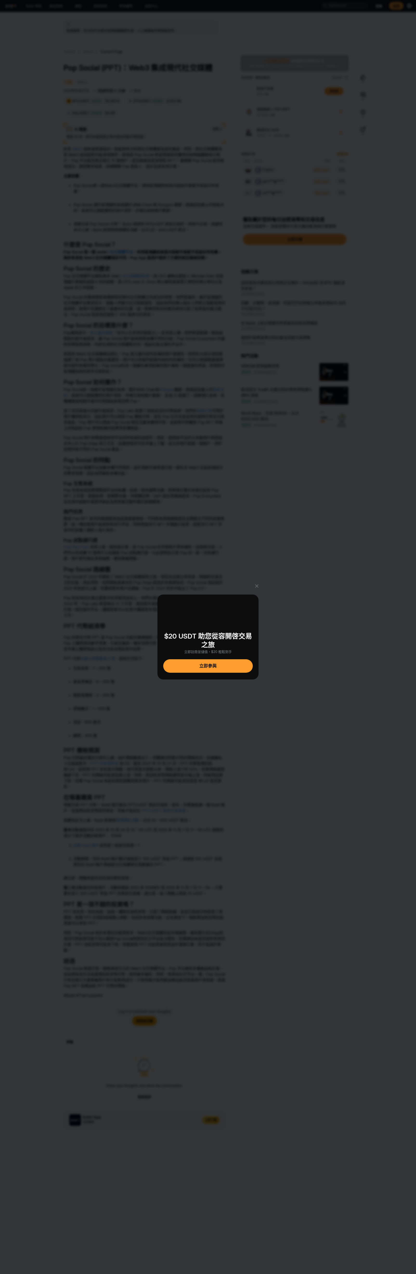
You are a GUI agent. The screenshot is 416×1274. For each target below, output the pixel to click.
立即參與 (208, 665)
